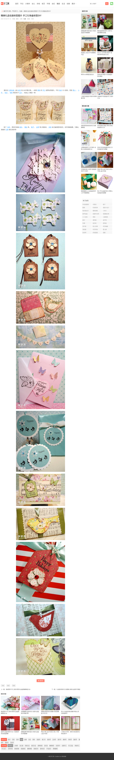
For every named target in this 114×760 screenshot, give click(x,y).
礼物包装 (11, 90)
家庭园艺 (23, 748)
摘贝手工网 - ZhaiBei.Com (55, 756)
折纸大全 (27, 745)
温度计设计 (106, 207)
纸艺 (43, 3)
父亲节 (54, 739)
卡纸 (8, 127)
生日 (29, 739)
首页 (16, 3)
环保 (48, 3)
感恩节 (6, 742)
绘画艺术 (36, 748)
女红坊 (46, 745)
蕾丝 (25, 127)
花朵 (6, 93)
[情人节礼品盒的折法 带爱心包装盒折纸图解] (105, 182)
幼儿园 (21, 745)
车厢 (83, 223)
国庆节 (75, 739)
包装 (20, 11)
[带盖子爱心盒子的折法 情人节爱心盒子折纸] (105, 160)
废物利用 (40, 745)
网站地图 (64, 756)
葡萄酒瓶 (95, 211)
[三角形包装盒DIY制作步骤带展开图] (89, 87)
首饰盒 (105, 223)
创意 (68, 3)
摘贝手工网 (7, 11)
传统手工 (77, 745)
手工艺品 (70, 745)
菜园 (94, 217)
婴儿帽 (105, 229)
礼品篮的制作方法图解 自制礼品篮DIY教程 (68, 689)
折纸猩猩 (95, 232)
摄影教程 (29, 748)
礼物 (7, 130)
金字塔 (105, 220)
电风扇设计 (85, 211)
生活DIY (58, 745)
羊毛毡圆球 (85, 204)
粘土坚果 (95, 226)
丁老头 (105, 211)
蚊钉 (83, 220)
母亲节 (49, 739)
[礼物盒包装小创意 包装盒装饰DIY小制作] (89, 160)
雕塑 (58, 3)
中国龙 (94, 204)
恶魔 (104, 232)
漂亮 (38, 90)
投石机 (94, 223)
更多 (73, 3)
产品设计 (48, 748)
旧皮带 (84, 232)
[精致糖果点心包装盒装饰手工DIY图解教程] (89, 182)
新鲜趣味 (55, 748)
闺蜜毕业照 (96, 214)
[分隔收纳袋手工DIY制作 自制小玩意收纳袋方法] (89, 138)
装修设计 (42, 748)
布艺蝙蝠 (105, 226)
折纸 (38, 3)
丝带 (37, 127)
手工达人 (4, 748)
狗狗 (11, 93)
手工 (43, 90)
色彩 (60, 90)
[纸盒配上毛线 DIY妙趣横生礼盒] (89, 43)
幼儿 (33, 3)
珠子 (32, 127)
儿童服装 (105, 217)
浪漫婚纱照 (106, 214)
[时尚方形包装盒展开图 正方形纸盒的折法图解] (105, 138)
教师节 (64, 739)
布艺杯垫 (95, 229)
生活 (63, 3)
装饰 (25, 739)
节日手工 (15, 11)
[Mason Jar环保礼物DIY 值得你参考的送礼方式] (105, 43)
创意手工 (64, 745)
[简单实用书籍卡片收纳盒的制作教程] (105, 65)
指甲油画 (84, 214)
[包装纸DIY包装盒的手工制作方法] (105, 87)
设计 (20, 93)
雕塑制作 (51, 745)
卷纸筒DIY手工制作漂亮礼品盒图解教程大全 (18, 689)
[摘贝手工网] (5, 3)
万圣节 (12, 742)
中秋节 (70, 739)
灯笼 (13, 739)
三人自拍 (84, 217)
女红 (53, 3)
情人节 (43, 739)
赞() (41, 680)
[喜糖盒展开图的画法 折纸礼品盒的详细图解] (89, 21)
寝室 (83, 207)
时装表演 (95, 207)
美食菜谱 (16, 748)
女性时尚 (10, 748)
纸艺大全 (33, 745)
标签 (19, 90)
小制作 (27, 3)
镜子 (104, 204)
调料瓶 (94, 220)
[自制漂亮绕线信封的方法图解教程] (89, 116)
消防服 (84, 229)
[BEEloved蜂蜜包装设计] (89, 65)
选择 (50, 127)
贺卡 (9, 739)
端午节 (59, 739)
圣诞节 (38, 739)
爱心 (74, 90)
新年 (34, 739)
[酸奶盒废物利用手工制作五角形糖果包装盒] (105, 21)
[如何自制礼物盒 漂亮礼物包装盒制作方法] (105, 116)
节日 (21, 3)
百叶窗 (84, 226)
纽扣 (20, 127)
